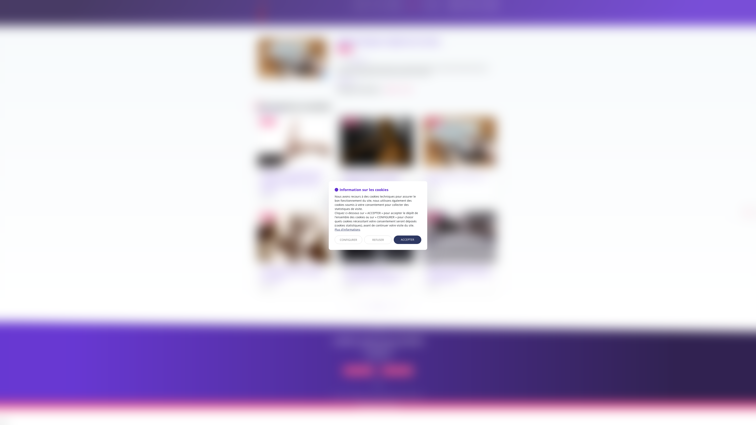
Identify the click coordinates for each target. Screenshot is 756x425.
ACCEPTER (407, 239)
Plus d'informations (347, 229)
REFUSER (378, 240)
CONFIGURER (348, 240)
